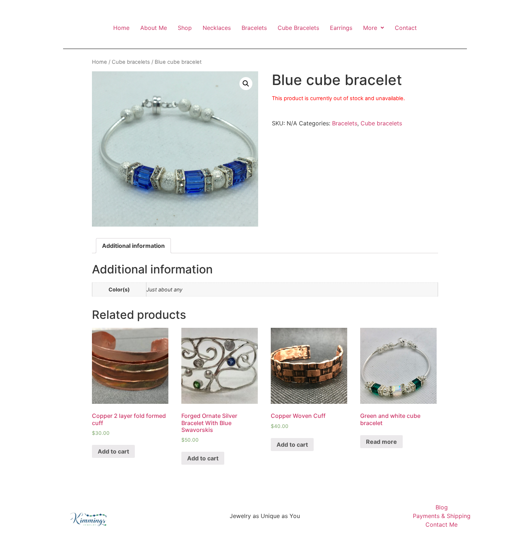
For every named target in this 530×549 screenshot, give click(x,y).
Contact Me (441, 524)
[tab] (133, 245)
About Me (153, 27)
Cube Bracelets (298, 27)
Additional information (133, 245)
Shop (185, 27)
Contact (406, 27)
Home (121, 27)
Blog (442, 507)
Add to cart (113, 451)
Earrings (341, 27)
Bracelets (254, 27)
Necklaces (217, 27)
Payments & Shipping (442, 515)
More (370, 27)
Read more (381, 441)
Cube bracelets (131, 62)
